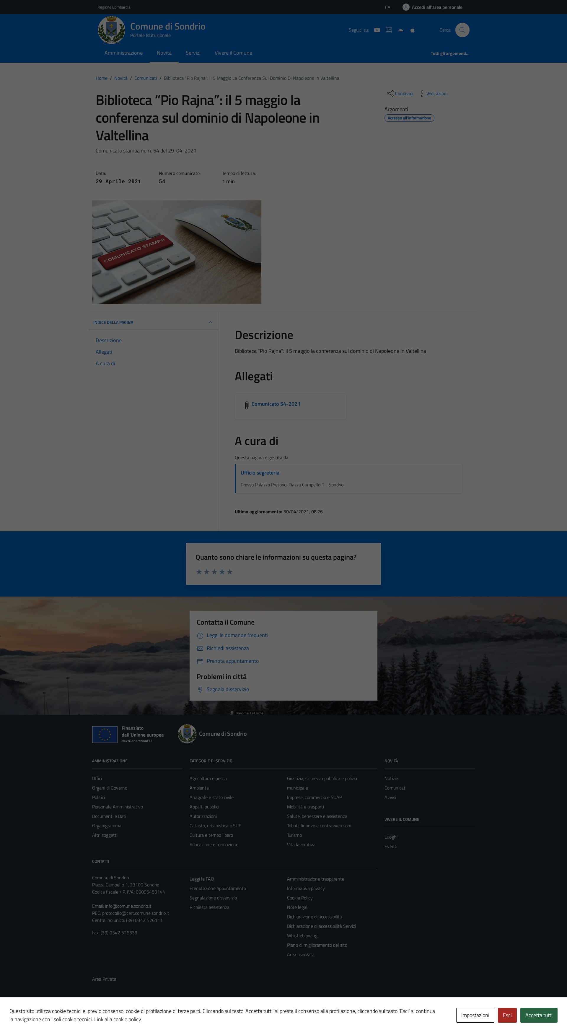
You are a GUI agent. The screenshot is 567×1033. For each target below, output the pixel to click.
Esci (507, 1015)
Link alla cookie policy (117, 1019)
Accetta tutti (539, 1015)
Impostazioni (475, 1015)
